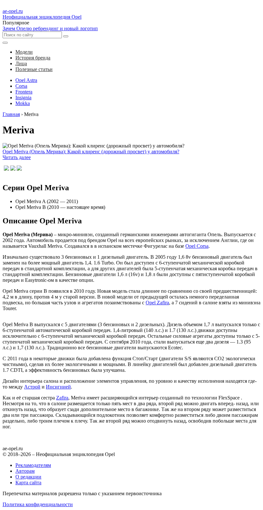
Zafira (62, 397)
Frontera (23, 91)
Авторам (25, 471)
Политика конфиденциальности (38, 504)
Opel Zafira (157, 302)
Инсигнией (58, 386)
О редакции (28, 476)
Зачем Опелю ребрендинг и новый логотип (50, 28)
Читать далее (17, 157)
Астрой (32, 386)
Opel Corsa (196, 246)
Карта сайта (28, 482)
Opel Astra (26, 80)
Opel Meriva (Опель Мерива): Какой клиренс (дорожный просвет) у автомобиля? (91, 151)
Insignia (23, 97)
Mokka (22, 103)
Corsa (21, 86)
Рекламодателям (33, 465)
